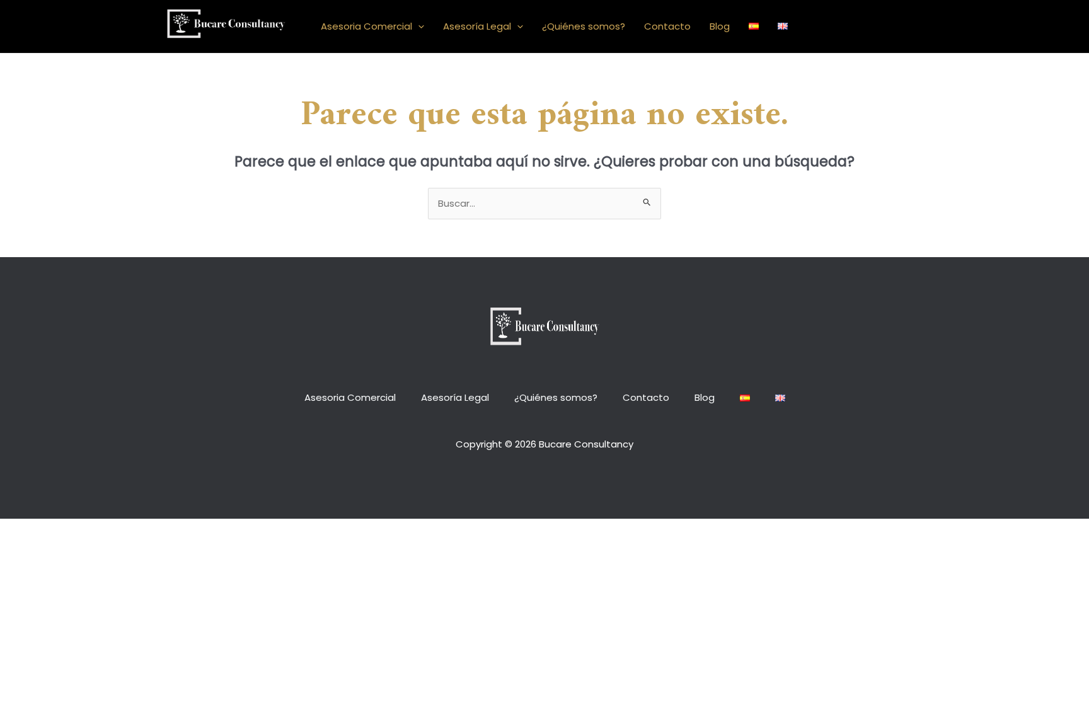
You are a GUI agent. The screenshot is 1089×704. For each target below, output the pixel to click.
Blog (720, 26)
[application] (418, 26)
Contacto (667, 26)
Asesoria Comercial (366, 26)
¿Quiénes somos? (583, 26)
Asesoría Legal (477, 26)
